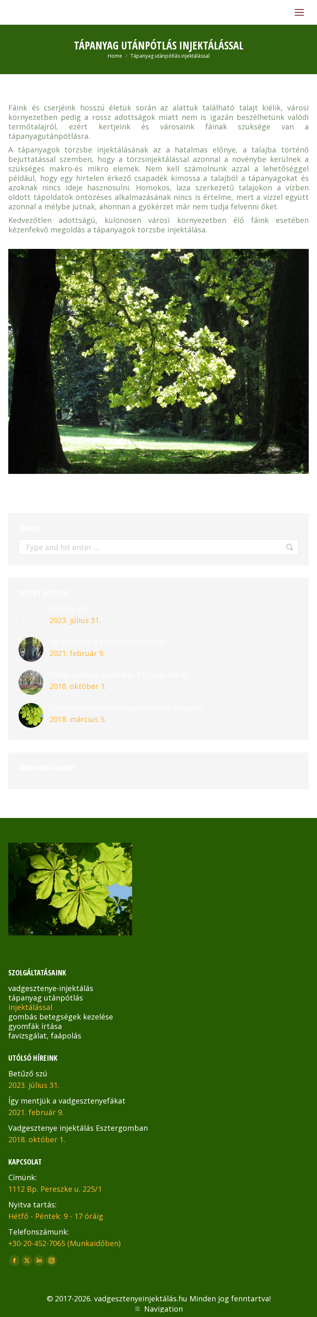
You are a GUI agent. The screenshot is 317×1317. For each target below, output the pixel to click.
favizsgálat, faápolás (44, 1035)
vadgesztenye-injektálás (50, 988)
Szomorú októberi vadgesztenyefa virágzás (126, 707)
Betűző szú (69, 609)
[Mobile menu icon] (299, 12)
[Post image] (31, 616)
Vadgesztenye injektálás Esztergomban (119, 675)
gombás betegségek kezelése (60, 1017)
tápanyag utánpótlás (45, 998)
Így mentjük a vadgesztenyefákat (108, 642)
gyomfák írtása (35, 1026)
